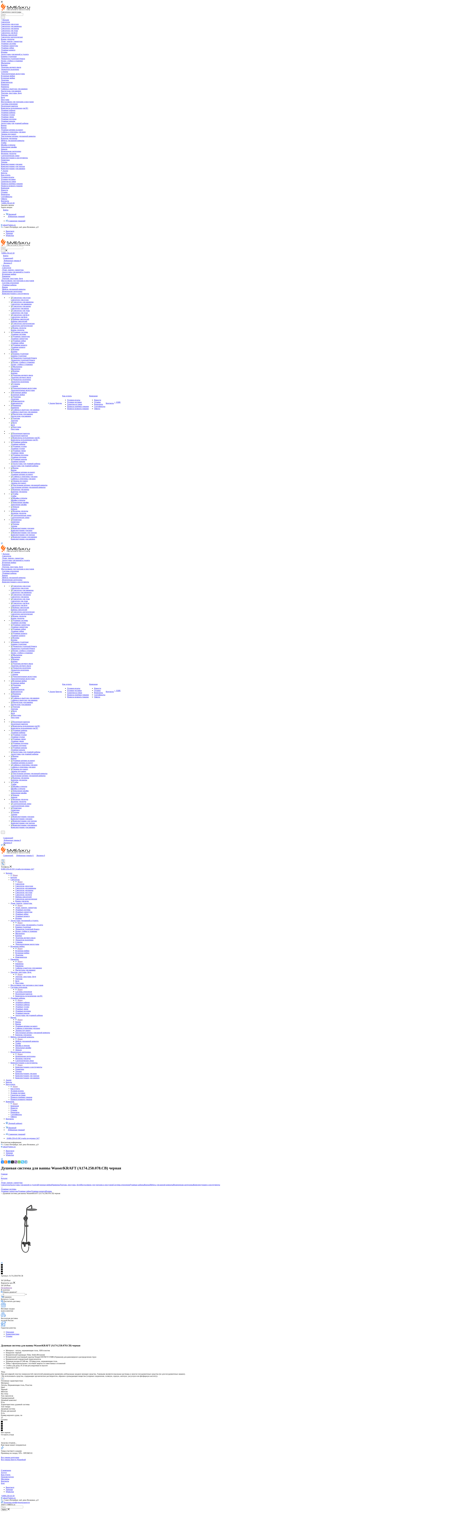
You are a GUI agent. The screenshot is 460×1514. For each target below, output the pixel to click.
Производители (7, 1477)
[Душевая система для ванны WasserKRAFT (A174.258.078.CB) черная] (28, 1254)
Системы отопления (23, 992)
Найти (4, 1510)
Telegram (9, 233)
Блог (3, 1483)
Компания (15, 1106)
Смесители (19, 884)
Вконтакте (10, 231)
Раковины (19, 964)
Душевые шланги (38, 1191)
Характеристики (12, 1334)
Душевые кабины (22, 1002)
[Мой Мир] (9, 1162)
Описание (10, 1332)
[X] (12, 1162)
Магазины (5, 1479)
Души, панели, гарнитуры (26, 908)
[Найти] (3, 17)
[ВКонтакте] (2, 1162)
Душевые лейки (24, 1191)
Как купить (15, 1089)
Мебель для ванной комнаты (27, 1041)
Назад (15, 875)
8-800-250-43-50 (8, 203)
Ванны (18, 1022)
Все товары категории (10, 1457)
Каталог (14, 877)
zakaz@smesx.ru (9, 225)
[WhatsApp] (19, 1162)
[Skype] (22, 1162)
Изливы (48, 1191)
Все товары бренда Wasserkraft (13, 1460)
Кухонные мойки (22, 951)
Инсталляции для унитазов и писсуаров (96, 1185)
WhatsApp (10, 235)
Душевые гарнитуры (9, 1191)
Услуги (4, 1472)
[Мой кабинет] (2, 835)
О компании (6, 1470)
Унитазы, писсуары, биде (25, 977)
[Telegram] (25, 1162)
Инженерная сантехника (25, 1056)
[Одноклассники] (5, 1162)
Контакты (5, 1481)
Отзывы (9, 1336)
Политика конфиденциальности (17, 1502)
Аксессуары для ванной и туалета (29, 925)
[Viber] (15, 1162)
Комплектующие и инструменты (28, 1067)
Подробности (6, 1288)
